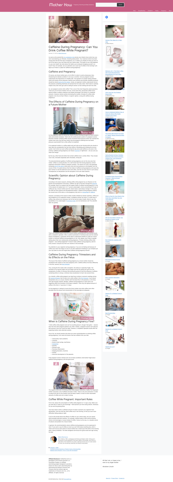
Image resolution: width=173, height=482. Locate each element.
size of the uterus (59, 166)
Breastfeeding (141, 10)
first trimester (84, 278)
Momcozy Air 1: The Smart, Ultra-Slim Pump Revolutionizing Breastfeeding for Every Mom (114, 72)
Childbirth (150, 10)
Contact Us (121, 478)
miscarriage (85, 192)
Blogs (170, 10)
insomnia (77, 150)
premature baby (71, 201)
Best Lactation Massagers (112, 277)
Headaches (55, 344)
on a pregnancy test (69, 57)
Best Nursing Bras (110, 313)
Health (57, 447)
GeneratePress (67, 479)
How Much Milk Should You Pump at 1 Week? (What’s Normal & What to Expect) (114, 135)
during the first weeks (64, 82)
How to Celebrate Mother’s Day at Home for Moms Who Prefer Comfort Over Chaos (114, 113)
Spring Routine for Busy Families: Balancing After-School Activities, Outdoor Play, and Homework (114, 156)
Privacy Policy (114, 478)
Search (120, 4)
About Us (108, 478)
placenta (94, 183)
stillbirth (92, 192)
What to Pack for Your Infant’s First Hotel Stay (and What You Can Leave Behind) (114, 198)
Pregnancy (163, 10)
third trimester (66, 264)
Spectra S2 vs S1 (110, 346)
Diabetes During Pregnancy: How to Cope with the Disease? (63, 450)
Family (156, 10)
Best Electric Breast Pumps (112, 259)
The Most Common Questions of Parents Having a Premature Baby (65, 449)
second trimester (55, 278)
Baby (134, 10)
